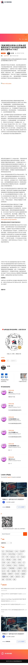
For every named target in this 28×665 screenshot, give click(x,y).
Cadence (4, 554)
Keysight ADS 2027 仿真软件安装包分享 (10, 604)
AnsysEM (22, 551)
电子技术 (17, 573)
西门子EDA (8, 579)
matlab (14, 559)
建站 (8, 571)
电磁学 (12, 576)
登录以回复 (11, 390)
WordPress (21, 565)
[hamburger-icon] (25, 35)
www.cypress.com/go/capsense (9, 219)
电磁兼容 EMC (5, 576)
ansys (16, 551)
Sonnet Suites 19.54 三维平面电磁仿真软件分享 (12, 609)
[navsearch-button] (20, 39)
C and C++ (20, 554)
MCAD (19, 559)
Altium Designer (9, 551)
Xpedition (4, 568)
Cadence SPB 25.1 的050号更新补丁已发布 (11, 593)
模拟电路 (4, 573)
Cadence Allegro (11, 554)
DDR (7, 556)
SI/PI (3, 565)
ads (3, 551)
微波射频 (13, 571)
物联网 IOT (13, 360)
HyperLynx (13, 556)
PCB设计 (14, 562)
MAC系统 (9, 559)
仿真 (25, 568)
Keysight (23, 556)
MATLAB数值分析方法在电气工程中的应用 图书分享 (13, 588)
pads (8, 562)
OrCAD (3, 562)
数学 (19, 571)
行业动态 (3, 53)
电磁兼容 (23, 573)
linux (3, 559)
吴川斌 (12, 53)
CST (3, 556)
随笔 (14, 579)
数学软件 (24, 571)
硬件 (23, 576)
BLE (8, 360)
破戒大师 (18, 576)
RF (24, 562)
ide (18, 556)
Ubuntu (15, 565)
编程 (3, 579)
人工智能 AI (19, 568)
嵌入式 (3, 571)
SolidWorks (9, 565)
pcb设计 (13, 502)
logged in (9, 477)
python (19, 562)
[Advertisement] (14, 19)
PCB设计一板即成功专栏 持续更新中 (13, 499)
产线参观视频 (11, 568)
